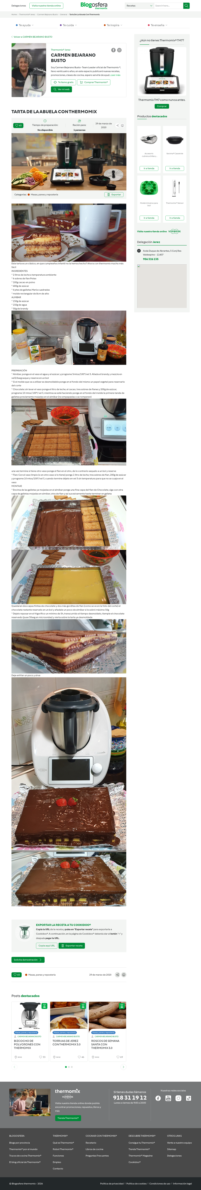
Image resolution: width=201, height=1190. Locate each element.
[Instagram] (178, 1098)
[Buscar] (186, 6)
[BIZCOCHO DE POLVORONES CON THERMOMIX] (30, 1019)
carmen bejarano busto (47, 14)
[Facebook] (158, 1098)
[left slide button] (14, 1067)
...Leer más (114, 75)
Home (14, 14)
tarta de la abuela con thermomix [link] (84, 14)
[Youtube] (168, 1098)
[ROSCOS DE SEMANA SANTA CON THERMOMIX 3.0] (107, 1019)
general (63, 14)
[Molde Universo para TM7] (149, 188)
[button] (139, 6)
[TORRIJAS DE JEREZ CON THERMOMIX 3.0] (68, 1019)
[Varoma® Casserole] (174, 138)
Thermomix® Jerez (27, 14)
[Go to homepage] (94, 5)
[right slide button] (123, 1067)
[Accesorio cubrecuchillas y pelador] (149, 138)
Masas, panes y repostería (26, 1032)
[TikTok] (188, 1098)
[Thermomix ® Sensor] (174, 188)
